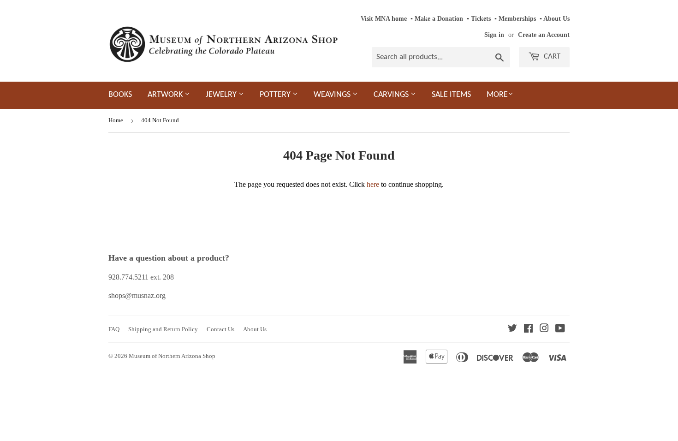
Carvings (392, 94)
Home (115, 120)
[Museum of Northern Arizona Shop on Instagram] (544, 329)
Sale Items (451, 94)
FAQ (113, 329)
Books (120, 94)
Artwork (166, 94)
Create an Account (544, 34)
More (497, 94)
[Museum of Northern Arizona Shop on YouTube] (560, 329)
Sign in (494, 34)
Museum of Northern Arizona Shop (172, 355)
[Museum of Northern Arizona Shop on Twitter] (512, 329)
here (373, 184)
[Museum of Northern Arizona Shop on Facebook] (528, 329)
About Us (556, 18)
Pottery (276, 94)
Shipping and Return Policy (163, 329)
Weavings (333, 94)
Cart (551, 56)
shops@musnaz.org (137, 295)
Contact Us (220, 329)
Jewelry (222, 94)
